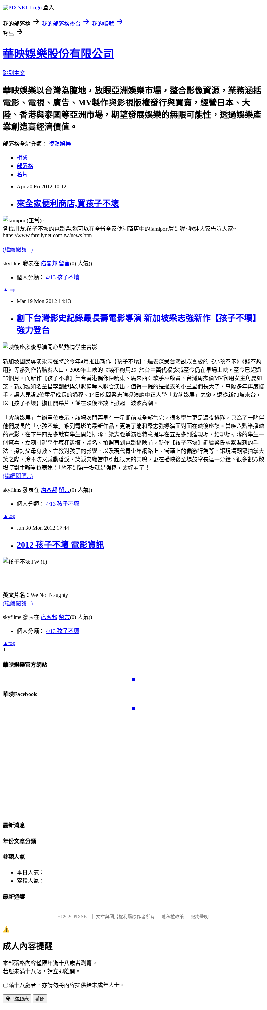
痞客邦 (49, 263)
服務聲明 (200, 916)
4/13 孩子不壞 (62, 277)
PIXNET (81, 916)
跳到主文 (14, 73)
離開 (39, 999)
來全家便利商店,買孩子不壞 (68, 203)
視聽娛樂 (60, 144)
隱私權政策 (172, 916)
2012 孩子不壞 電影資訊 (60, 544)
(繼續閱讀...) (18, 249)
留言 (64, 263)
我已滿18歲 (17, 999)
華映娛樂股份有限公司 (58, 54)
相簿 (22, 158)
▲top (9, 289)
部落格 (25, 166)
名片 (22, 174)
